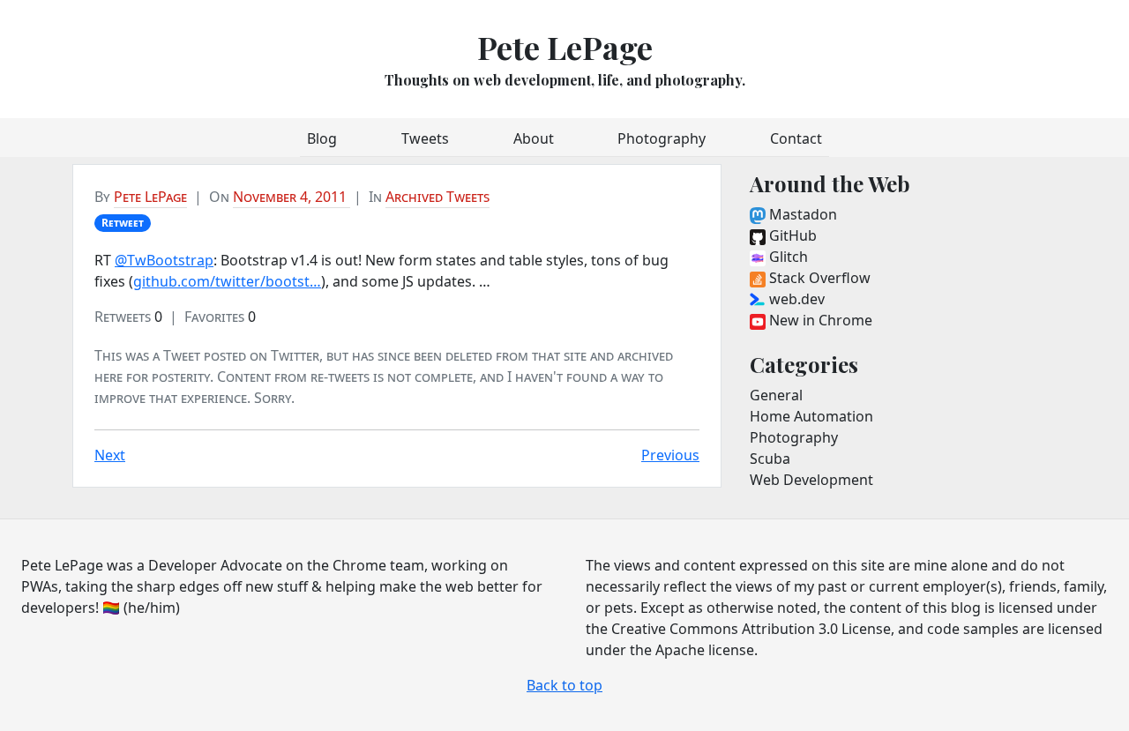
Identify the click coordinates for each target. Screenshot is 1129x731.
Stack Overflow (818, 277)
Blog (322, 138)
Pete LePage (565, 47)
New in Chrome (819, 320)
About (533, 138)
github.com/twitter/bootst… (227, 281)
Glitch (787, 256)
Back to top (564, 685)
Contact (796, 138)
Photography (661, 138)
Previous (670, 455)
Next (109, 455)
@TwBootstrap (164, 260)
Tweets (425, 138)
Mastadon (801, 214)
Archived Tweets (437, 196)
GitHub (791, 235)
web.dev (795, 299)
